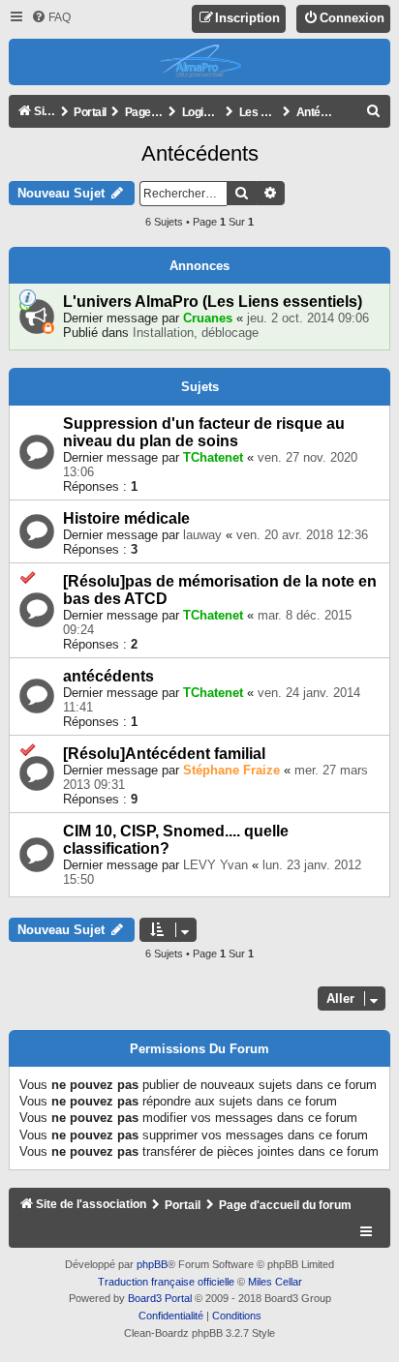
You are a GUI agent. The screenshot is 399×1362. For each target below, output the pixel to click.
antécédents (108, 676)
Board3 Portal (160, 1298)
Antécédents (200, 153)
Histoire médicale (126, 518)
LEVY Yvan (215, 865)
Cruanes (207, 318)
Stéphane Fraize (231, 770)
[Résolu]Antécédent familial (164, 753)
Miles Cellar (275, 1281)
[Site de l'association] (200, 62)
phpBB (152, 1264)
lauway (202, 535)
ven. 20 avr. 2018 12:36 (302, 535)
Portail (90, 112)
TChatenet (213, 457)
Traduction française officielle (166, 1281)
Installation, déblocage (196, 332)
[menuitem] (51, 18)
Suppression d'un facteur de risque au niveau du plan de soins (204, 432)
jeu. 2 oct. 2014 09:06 (308, 318)
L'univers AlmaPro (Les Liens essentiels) (212, 301)
